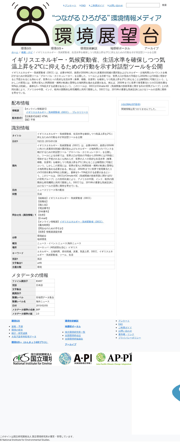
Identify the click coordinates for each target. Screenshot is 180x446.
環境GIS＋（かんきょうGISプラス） (30, 342)
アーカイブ (152, 48)
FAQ (83, 5)
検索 (164, 4)
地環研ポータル (120, 48)
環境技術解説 (88, 48)
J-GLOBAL (130, 104)
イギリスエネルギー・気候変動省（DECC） (82, 221)
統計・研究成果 (19, 333)
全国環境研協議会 (74, 338)
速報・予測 (17, 326)
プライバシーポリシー (129, 337)
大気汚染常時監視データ (24, 336)
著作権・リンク (126, 334)
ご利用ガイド (97, 5)
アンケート (70, 5)
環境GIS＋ (57, 48)
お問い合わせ (116, 5)
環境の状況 (17, 329)
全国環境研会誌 (73, 335)
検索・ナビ (27, 52)
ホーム (15, 52)
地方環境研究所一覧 (75, 332)
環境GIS (26, 48)
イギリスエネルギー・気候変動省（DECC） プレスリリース (57, 112)
